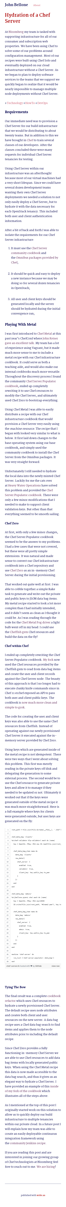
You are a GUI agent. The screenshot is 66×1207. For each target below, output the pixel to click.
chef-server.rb (13, 966)
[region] (33, 895)
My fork (48, 660)
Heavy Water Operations (24, 485)
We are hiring (46, 1167)
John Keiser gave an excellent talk (32, 341)
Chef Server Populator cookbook (29, 493)
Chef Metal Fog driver (35, 622)
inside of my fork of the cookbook (32, 1089)
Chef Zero (16, 570)
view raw (56, 966)
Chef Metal (44, 334)
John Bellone (16, 5)
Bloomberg (16, 32)
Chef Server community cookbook (29, 251)
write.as (41, 1195)
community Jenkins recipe (27, 1143)
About (36, 5)
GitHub (38, 966)
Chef (30, 140)
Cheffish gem (19, 632)
